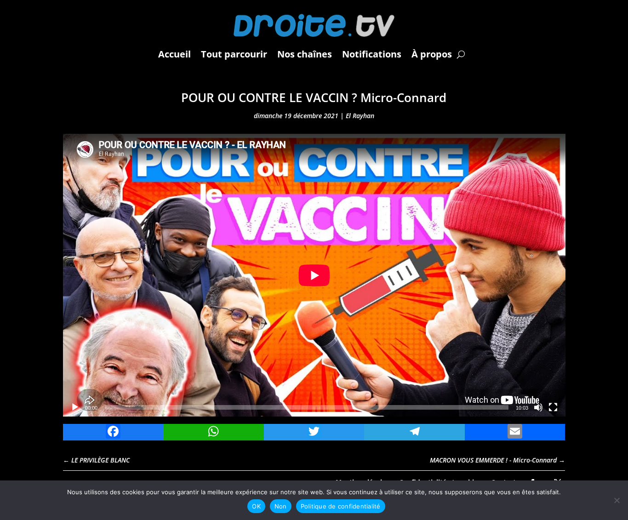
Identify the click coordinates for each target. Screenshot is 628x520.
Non (280, 506)
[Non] (616, 500)
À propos (431, 54)
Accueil (174, 54)
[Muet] (538, 407)
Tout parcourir (234, 54)
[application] (314, 275)
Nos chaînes (304, 54)
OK (256, 506)
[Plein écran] (553, 407)
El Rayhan (360, 115)
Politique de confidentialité (341, 506)
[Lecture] (75, 407)
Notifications (371, 54)
